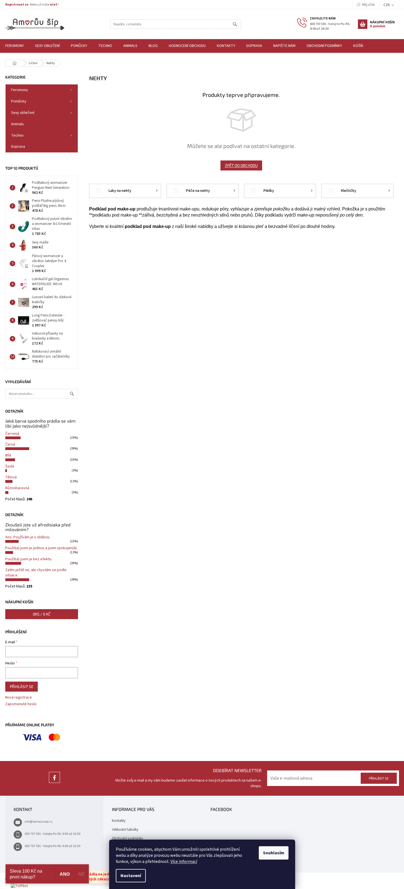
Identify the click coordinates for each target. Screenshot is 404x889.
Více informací (183, 861)
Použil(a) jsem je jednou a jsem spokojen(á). (41, 548)
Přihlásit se (21, 686)
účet (53, 4)
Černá (10, 444)
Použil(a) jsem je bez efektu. (28, 559)
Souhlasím (273, 853)
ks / (42, 614)
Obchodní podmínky (127, 838)
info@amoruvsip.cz (38, 821)
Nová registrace (18, 697)
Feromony (19, 90)
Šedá (9, 466)
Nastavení (131, 876)
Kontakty (119, 820)
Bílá (8, 455)
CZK (387, 4)
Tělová (11, 477)
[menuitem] (47, 46)
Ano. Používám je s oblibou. (27, 537)
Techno (17, 135)
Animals (17, 124)
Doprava (18, 146)
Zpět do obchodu (241, 165)
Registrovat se (16, 4)
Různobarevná (17, 488)
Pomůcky (18, 101)
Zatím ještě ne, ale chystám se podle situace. (36, 572)
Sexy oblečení (22, 112)
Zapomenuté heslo (21, 704)
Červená (12, 433)
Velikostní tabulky (125, 829)
